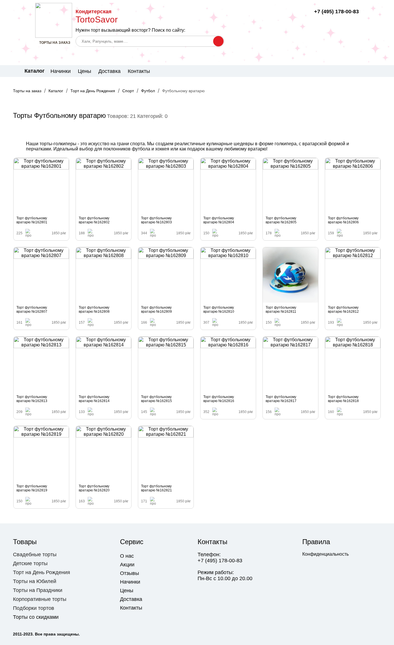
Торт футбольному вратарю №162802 (94, 220)
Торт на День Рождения (41, 572)
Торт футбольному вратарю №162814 (94, 399)
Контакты (139, 71)
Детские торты (30, 563)
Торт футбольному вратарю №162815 (156, 399)
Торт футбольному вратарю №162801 (31, 220)
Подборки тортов (33, 608)
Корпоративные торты (39, 599)
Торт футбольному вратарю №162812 (343, 309)
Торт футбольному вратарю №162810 (218, 309)
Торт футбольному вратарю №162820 (94, 488)
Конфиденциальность (325, 554)
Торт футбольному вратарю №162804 (218, 220)
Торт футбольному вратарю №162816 (218, 399)
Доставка (109, 71)
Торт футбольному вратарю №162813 (31, 399)
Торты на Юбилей (34, 581)
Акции (127, 564)
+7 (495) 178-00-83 (336, 11)
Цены (84, 71)
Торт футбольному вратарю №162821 (156, 488)
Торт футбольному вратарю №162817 (281, 399)
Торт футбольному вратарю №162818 (343, 399)
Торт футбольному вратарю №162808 (94, 309)
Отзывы (129, 573)
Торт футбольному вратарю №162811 (281, 309)
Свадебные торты (35, 554)
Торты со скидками (36, 617)
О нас (127, 556)
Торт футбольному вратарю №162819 (31, 488)
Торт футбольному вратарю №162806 (343, 220)
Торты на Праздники (37, 590)
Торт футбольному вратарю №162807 (31, 309)
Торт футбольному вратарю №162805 (281, 220)
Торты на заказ (27, 90)
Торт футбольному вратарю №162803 (156, 220)
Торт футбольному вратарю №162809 (156, 309)
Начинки (60, 71)
